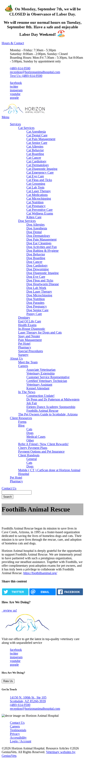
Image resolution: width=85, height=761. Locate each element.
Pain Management (30, 340)
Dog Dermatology (38, 235)
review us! (9, 610)
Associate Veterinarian (40, 369)
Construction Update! (40, 395)
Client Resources (21, 418)
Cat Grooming (35, 183)
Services (15, 124)
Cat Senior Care (36, 142)
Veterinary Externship (40, 373)
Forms (22, 421)
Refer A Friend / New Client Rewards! (43, 444)
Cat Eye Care (35, 176)
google (14, 97)
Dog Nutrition (35, 299)
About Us (16, 358)
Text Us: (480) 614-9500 (26, 76)
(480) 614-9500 (20, 68)
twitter (14, 86)
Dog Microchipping (39, 295)
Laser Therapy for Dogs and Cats (40, 332)
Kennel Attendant (37, 388)
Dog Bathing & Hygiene (42, 250)
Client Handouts (28, 455)
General (31, 459)
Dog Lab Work (36, 288)
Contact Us (9, 488)
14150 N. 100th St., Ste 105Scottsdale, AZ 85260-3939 (28, 699)
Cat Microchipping (38, 198)
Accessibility (18, 737)
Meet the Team (28, 362)
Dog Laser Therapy (39, 291)
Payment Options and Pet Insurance (41, 451)
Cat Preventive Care (39, 209)
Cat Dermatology (37, 165)
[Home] (27, 113)
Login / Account (20, 741)
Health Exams (27, 325)
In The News (26, 392)
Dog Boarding (35, 258)
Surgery (23, 355)
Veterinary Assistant (39, 384)
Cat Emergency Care (40, 172)
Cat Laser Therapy (38, 191)
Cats (29, 429)
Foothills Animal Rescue (42, 410)
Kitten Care (33, 217)
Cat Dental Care (36, 135)
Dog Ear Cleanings (38, 243)
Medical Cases (35, 436)
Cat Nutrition (35, 202)
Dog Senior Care (37, 310)
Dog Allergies (35, 224)
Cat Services (26, 128)
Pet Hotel (24, 343)
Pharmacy (24, 347)
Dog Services (27, 221)
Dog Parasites (35, 302)
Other (30, 440)
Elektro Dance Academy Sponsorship (50, 407)
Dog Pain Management (41, 239)
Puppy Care (34, 314)
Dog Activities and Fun (41, 247)
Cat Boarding (35, 154)
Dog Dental (34, 232)
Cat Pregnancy (36, 206)
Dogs (29, 433)
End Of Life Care (29, 321)
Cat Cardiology (36, 161)
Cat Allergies (34, 146)
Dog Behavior (35, 254)
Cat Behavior (35, 150)
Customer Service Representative (48, 377)
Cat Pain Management (40, 139)
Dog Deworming (37, 269)
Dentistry (24, 317)
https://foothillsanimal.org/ (40, 573)
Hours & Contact (13, 43)
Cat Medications (37, 195)
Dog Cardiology (37, 265)
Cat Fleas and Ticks (39, 180)
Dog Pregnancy (36, 306)
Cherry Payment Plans (32, 448)
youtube (15, 94)
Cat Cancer (33, 157)
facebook (16, 83)
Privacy (15, 734)
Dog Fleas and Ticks (39, 280)
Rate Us (8, 681)
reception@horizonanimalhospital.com (35, 72)
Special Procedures (30, 351)
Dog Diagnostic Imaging (42, 273)
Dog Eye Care (35, 276)
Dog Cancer (34, 262)
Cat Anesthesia (36, 131)
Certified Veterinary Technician (46, 381)
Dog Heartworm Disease (42, 284)
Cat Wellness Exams (39, 213)
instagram (16, 90)
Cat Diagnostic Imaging (41, 169)
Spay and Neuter (29, 336)
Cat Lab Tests (35, 187)
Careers (23, 366)
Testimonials (18, 730)
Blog (21, 425)
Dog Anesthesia (36, 228)
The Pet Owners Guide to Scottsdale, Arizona (48, 414)
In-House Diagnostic (31, 328)
